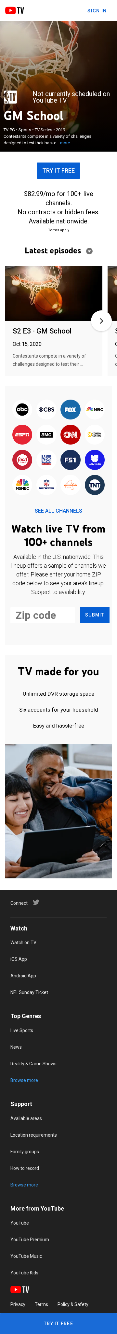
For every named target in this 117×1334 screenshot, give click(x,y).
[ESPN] (22, 435)
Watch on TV (23, 942)
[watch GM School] (53, 294)
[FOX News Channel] (46, 460)
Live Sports (21, 1030)
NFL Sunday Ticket (29, 992)
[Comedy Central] (95, 435)
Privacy (17, 1304)
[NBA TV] (10, 97)
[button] (101, 320)
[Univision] (95, 460)
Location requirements (33, 1135)
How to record (24, 1168)
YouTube (19, 1223)
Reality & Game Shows (33, 1063)
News (16, 1047)
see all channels (58, 511)
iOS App (18, 959)
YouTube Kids (24, 1272)
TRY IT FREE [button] (58, 170)
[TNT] (95, 485)
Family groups (24, 1151)
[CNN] (70, 435)
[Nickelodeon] (70, 485)
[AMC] (46, 435)
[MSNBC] (22, 485)
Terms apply (58, 230)
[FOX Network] (70, 409)
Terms (41, 1304)
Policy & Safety (73, 1304)
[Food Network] (22, 460)
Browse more (24, 1080)
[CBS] (46, 409)
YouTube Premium (29, 1239)
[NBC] (95, 409)
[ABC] (22, 409)
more (65, 142)
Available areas (26, 1118)
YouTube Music (26, 1256)
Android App (23, 975)
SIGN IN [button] (97, 10)
